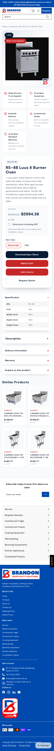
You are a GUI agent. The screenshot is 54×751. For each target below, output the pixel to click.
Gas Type (10, 240)
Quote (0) (52, 561)
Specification (12, 297)
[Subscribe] (45, 494)
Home (4, 596)
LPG (27, 245)
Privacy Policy (24, 745)
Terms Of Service (9, 745)
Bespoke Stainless (9, 629)
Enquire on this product (17, 370)
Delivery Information (16, 350)
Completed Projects (10, 655)
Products (6, 600)
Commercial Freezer (10, 636)
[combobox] (27, 16)
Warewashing (7, 644)
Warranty (10, 360)
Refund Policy (7, 615)
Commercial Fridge (10, 632)
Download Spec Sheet (27, 254)
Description (13, 338)
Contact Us (7, 607)
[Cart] (33, 10)
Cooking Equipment (10, 640)
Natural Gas (13, 245)
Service (5, 625)
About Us (6, 604)
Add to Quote (27, 272)
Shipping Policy (8, 611)
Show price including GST (25, 224)
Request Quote (27, 280)
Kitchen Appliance (9, 651)
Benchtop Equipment (10, 647)
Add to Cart (27, 263)
